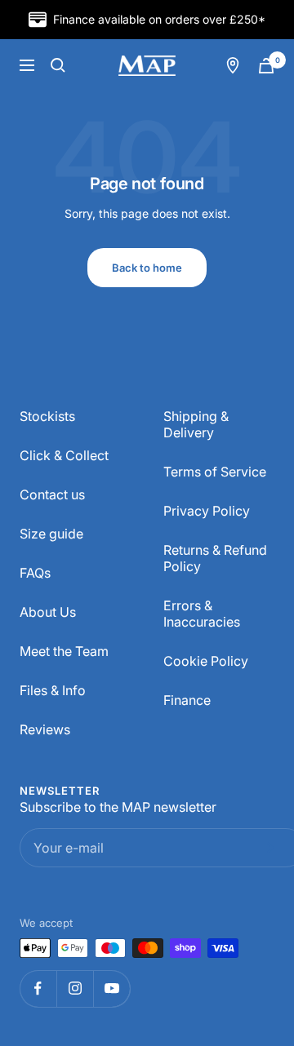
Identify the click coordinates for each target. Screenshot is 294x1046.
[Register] (267, 847)
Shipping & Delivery (196, 424)
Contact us (52, 494)
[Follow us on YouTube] (111, 988)
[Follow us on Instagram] (74, 988)
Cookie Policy (205, 661)
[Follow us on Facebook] (38, 988)
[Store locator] (233, 65)
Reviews (45, 729)
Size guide (51, 533)
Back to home (147, 267)
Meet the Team (64, 651)
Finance (187, 700)
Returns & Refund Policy (215, 558)
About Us (48, 612)
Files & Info (53, 690)
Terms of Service (214, 471)
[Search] (58, 65)
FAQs (35, 573)
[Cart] (266, 65)
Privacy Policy (206, 511)
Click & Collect (64, 455)
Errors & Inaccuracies (201, 613)
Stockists (47, 416)
